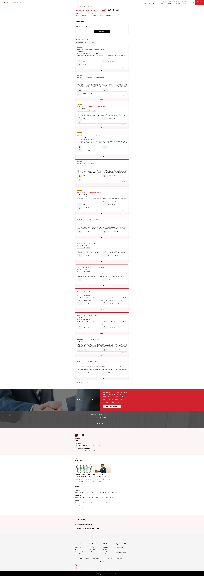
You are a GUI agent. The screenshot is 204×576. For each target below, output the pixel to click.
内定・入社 (77, 505)
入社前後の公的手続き (79, 508)
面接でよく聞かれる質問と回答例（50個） (106, 502)
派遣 (169, 1)
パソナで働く (174, 1)
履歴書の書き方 (90, 497)
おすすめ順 (79, 42)
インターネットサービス (100, 445)
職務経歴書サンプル (106, 549)
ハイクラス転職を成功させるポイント (103, 492)
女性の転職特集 (119, 549)
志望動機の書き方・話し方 (99, 497)
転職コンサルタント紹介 (79, 547)
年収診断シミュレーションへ (102, 423)
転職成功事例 (105, 551)
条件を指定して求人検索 (94, 545)
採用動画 (91, 551)
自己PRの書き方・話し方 (110, 497)
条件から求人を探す (147, 3)
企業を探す (155, 3)
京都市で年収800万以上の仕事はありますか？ (84, 524)
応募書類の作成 (78, 495)
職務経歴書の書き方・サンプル (80, 497)
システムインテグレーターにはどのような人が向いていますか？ (88, 528)
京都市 (94, 450)
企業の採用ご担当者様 (181, 1)
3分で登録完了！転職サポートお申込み (199, 2)
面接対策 (77, 500)
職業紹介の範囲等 (96, 558)
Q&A (76, 549)
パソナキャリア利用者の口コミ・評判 (81, 551)
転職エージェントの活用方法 (116, 492)
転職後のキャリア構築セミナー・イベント (115, 508)
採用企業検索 (92, 547)
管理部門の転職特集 (119, 547)
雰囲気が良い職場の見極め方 (101, 508)
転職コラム (105, 553)
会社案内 (108, 558)
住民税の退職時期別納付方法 (90, 508)
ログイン (184, 3)
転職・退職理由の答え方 (93, 502)
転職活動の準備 (78, 490)
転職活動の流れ (105, 545)
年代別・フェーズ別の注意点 (90, 492)
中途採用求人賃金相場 (115, 558)
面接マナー (85, 502)
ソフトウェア (77, 445)
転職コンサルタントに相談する (111, 406)
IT (75, 450)
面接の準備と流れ (78, 502)
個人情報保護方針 (88, 558)
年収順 (92, 42)
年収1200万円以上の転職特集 (121, 552)
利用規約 (81, 558)
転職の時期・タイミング (79, 492)
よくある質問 (178, 3)
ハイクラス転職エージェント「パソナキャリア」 (17, 2)
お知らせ (76, 558)
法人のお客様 (122, 558)
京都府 (90, 450)
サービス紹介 (77, 545)
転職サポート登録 (78, 553)
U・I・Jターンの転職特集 (120, 550)
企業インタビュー (93, 549)
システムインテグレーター (82, 450)
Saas (93, 445)
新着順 (86, 42)
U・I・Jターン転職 (163, 1)
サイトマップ (102, 558)
